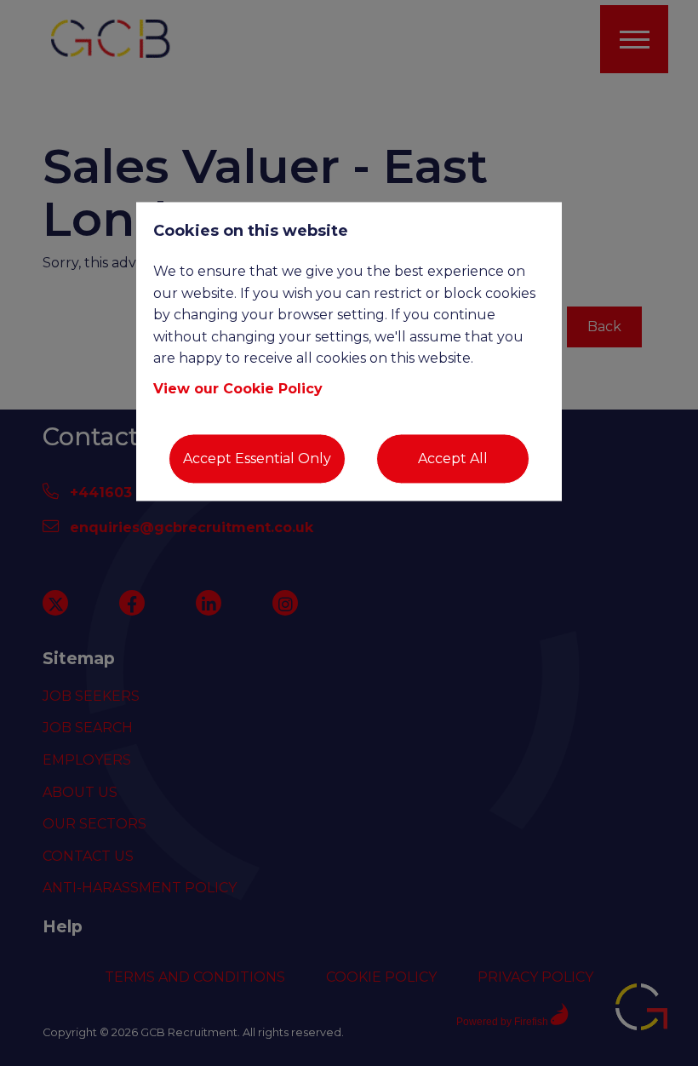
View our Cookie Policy (238, 389)
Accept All (453, 458)
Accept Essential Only (257, 458)
